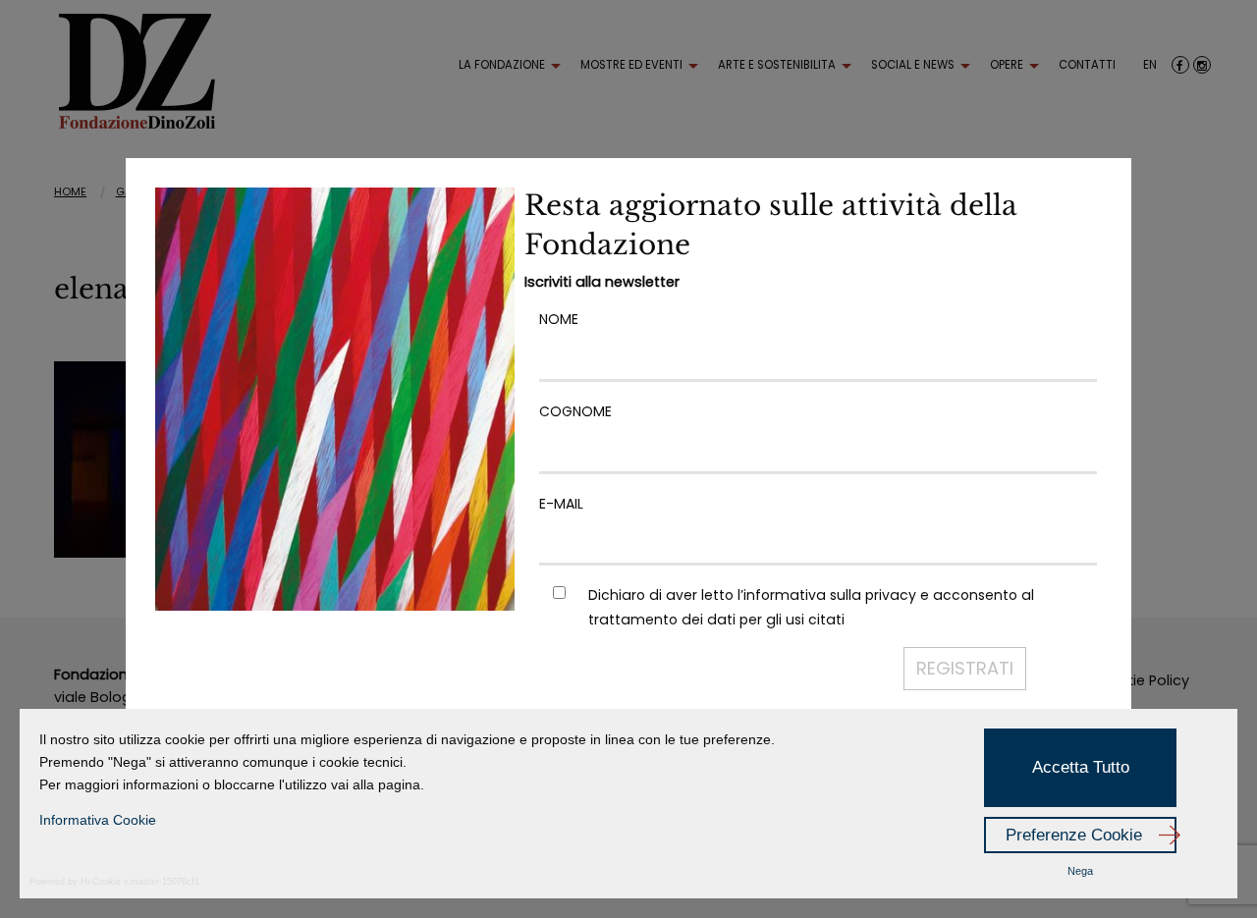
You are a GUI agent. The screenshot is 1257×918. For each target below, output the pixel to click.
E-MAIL (561, 503)
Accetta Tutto (1080, 767)
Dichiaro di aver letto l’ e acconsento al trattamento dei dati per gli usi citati (811, 607)
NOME (558, 319)
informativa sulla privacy (829, 595)
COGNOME (575, 411)
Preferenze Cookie (1074, 835)
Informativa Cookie (97, 820)
